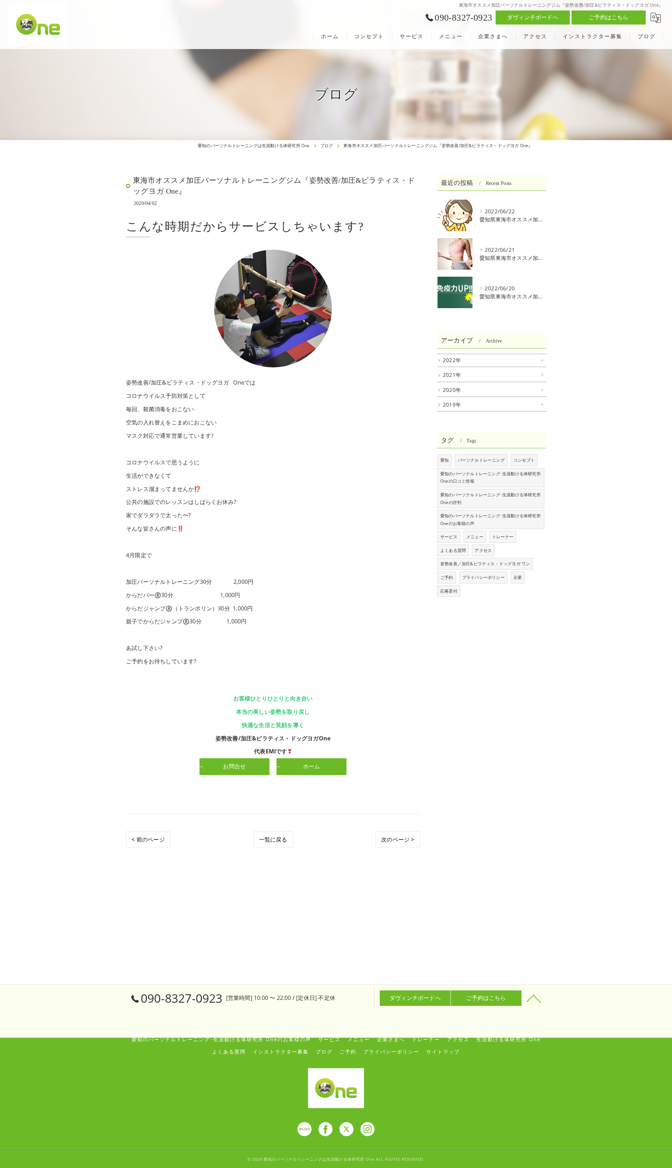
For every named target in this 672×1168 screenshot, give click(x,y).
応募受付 (448, 591)
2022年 (452, 360)
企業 (517, 577)
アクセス (483, 550)
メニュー (474, 537)
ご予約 (446, 577)
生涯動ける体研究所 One (508, 1039)
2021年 (452, 375)
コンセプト (524, 460)
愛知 (444, 460)
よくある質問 (453, 550)
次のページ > (397, 839)
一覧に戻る (273, 839)
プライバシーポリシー (483, 577)
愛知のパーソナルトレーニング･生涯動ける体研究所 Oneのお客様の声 (490, 519)
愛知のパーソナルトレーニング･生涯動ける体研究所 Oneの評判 (490, 498)
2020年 (452, 390)
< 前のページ (148, 839)
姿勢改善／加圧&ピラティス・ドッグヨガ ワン (485, 564)
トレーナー (502, 537)
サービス (448, 537)
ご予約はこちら (608, 17)
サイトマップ (443, 1052)
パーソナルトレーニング (481, 460)
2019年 (452, 404)
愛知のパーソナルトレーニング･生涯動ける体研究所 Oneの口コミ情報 (490, 477)
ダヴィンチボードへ (532, 17)
